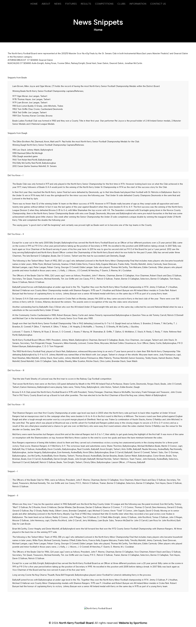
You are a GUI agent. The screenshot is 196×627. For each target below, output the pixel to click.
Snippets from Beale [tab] (17, 77)
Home (98, 30)
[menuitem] (34, 4)
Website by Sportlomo (133, 623)
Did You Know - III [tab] (16, 370)
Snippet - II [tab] (13, 495)
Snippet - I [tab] (13, 471)
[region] (98, 105)
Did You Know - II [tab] (16, 234)
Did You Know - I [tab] (15, 175)
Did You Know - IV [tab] (16, 404)
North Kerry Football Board (76, 623)
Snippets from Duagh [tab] (17, 133)
